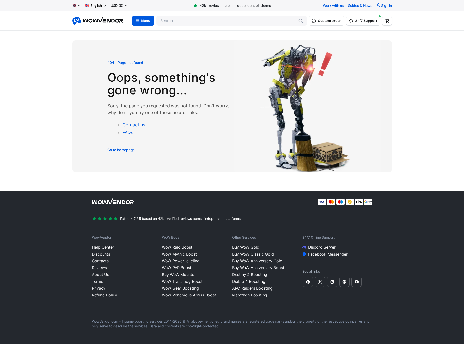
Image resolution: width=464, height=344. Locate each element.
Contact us (134, 124)
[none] (96, 5)
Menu (145, 21)
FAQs (128, 132)
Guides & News (360, 5)
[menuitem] (93, 5)
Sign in (386, 5)
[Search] (300, 20)
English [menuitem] (96, 5)
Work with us (333, 5)
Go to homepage (121, 150)
